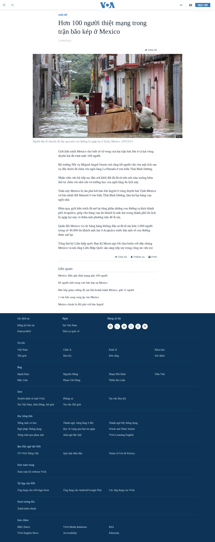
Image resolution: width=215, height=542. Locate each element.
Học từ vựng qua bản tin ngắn (79, 429)
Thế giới (21, 355)
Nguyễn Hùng (70, 374)
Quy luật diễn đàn (72, 453)
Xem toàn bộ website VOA (31, 471)
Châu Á (67, 349)
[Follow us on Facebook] (110, 326)
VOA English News (27, 533)
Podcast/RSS (24, 331)
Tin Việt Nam (69, 325)
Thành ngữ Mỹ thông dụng (123, 423)
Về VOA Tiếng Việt (28, 453)
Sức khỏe (160, 355)
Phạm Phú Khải (117, 374)
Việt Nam (22, 349)
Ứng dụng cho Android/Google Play (82, 490)
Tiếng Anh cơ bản (26, 423)
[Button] (151, 50)
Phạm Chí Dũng (71, 380)
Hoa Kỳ (67, 355)
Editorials (114, 533)
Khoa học (160, 349)
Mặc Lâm (22, 380)
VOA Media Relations (75, 527)
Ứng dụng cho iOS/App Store (33, 490)
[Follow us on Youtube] (124, 326)
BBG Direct (23, 527)
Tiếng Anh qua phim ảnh (30, 435)
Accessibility (70, 533)
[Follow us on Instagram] (131, 326)
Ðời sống (114, 355)
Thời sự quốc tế (70, 331)
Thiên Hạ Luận (117, 380)
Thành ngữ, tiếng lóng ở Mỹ (78, 423)
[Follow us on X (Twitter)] (117, 326)
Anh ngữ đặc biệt (72, 435)
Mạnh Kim (23, 374)
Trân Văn (160, 374)
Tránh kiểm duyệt (26, 508)
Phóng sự (68, 398)
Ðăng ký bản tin (26, 325)
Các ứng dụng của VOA (122, 490)
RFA (111, 527)
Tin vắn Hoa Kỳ (117, 398)
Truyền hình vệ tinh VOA (31, 398)
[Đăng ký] (145, 326)
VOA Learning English (121, 435)
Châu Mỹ (62, 15)
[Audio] (181, 5)
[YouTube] (190, 5)
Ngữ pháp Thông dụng (29, 429)
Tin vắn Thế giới (72, 404)
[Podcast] (138, 326)
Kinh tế (113, 349)
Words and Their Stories (122, 429)
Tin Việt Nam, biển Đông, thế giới (35, 404)
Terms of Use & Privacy (122, 453)
